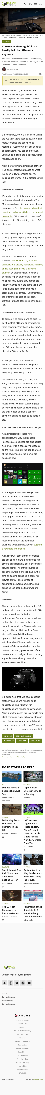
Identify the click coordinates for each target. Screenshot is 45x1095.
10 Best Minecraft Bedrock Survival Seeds (11, 791)
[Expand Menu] (35, 4)
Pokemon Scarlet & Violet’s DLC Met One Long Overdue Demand (33, 911)
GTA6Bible (22, 1073)
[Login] (40, 4)
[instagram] (10, 983)
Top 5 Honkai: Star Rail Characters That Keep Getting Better (12, 874)
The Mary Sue (22, 1059)
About (4, 993)
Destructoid (22, 1045)
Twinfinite (22, 1024)
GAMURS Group (38, 1079)
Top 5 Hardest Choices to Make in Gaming (32, 791)
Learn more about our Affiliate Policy (13, 757)
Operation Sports (22, 1055)
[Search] (25, 4)
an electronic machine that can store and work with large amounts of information (22, 212)
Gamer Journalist (22, 1048)
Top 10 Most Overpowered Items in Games (10, 910)
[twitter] (16, 983)
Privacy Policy (7, 1000)
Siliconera (22, 1038)
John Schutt (29, 847)
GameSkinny (22, 1052)
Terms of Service (8, 997)
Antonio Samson (9, 797)
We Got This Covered (22, 1041)
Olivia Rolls (28, 920)
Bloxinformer (22, 1069)
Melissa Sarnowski (9, 833)
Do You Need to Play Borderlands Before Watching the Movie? (33, 874)
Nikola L (27, 797)
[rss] (4, 983)
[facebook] (23, 983)
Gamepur (22, 1027)
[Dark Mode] (30, 4)
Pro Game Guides (22, 1020)
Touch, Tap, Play (22, 1062)
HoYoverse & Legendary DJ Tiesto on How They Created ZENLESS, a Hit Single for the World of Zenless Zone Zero (32, 832)
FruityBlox (22, 1066)
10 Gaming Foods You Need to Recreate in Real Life (11, 825)
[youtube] (29, 983)
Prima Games (22, 1034)
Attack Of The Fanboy (22, 1031)
